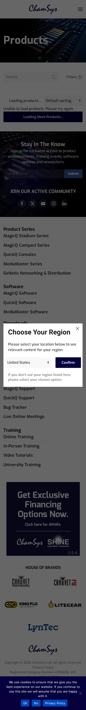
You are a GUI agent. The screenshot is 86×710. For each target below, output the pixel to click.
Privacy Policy (55, 703)
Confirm (68, 362)
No (36, 703)
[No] (80, 693)
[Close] (77, 328)
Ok (25, 703)
